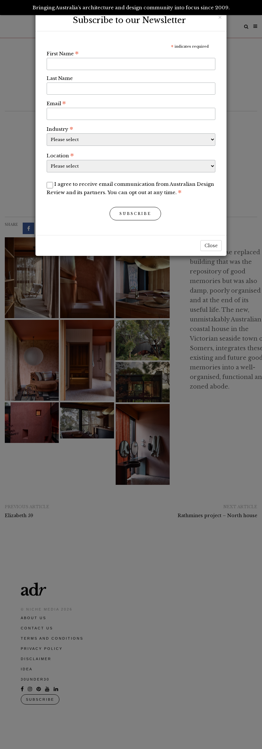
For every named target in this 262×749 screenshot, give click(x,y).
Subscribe (135, 213)
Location (60, 155)
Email (56, 103)
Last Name (60, 78)
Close (211, 245)
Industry (60, 128)
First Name (63, 53)
